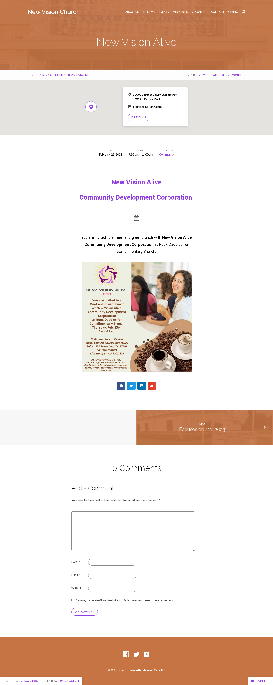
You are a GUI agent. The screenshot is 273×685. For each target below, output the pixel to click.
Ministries (180, 12)
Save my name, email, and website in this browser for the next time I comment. (125, 600)
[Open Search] (243, 11)
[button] (121, 386)
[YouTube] (147, 654)
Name (76, 561)
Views (202, 74)
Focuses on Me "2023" (202, 429)
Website (77, 588)
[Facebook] (126, 654)
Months (237, 74)
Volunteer (199, 12)
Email (76, 575)
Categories (219, 74)
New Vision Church (53, 11)
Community (57, 74)
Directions (138, 117)
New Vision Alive (78, 74)
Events (164, 12)
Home (31, 74)
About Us (132, 12)
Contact (217, 12)
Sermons (149, 12)
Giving (233, 12)
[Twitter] (136, 654)
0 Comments (262, 680)
